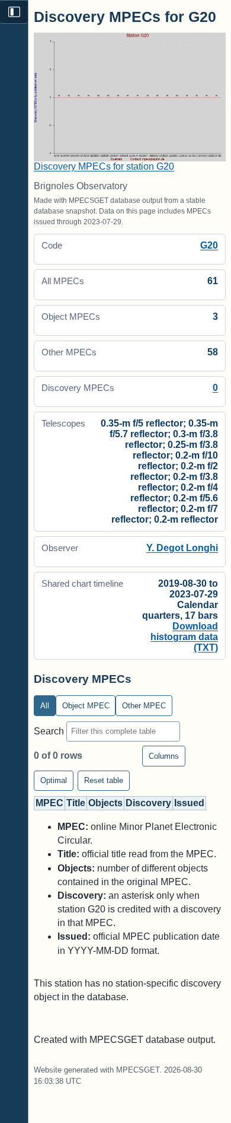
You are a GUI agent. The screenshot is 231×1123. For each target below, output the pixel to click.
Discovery (148, 803)
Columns (164, 756)
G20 (209, 245)
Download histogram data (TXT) (184, 637)
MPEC (49, 803)
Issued (189, 803)
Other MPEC (144, 705)
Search (50, 731)
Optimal (53, 780)
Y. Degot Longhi (182, 548)
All (44, 705)
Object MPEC (86, 705)
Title (75, 803)
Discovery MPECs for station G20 (104, 166)
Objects (105, 803)
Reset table (103, 780)
